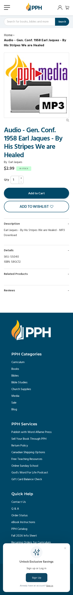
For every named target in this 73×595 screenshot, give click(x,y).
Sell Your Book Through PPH (28, 439)
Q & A (15, 508)
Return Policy (19, 445)
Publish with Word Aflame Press (31, 432)
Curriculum (18, 362)
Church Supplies (21, 389)
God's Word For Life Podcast (29, 472)
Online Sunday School (24, 465)
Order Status (19, 515)
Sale (13, 402)
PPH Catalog (19, 529)
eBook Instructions (23, 522)
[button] (36, 206)
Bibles (15, 375)
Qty (6, 180)
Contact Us (18, 502)
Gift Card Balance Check (26, 479)
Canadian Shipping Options (28, 452)
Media (15, 396)
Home (8, 35)
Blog (14, 409)
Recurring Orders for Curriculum (31, 542)
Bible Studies (19, 382)
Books (15, 369)
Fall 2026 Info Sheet (24, 535)
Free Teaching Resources (26, 459)
